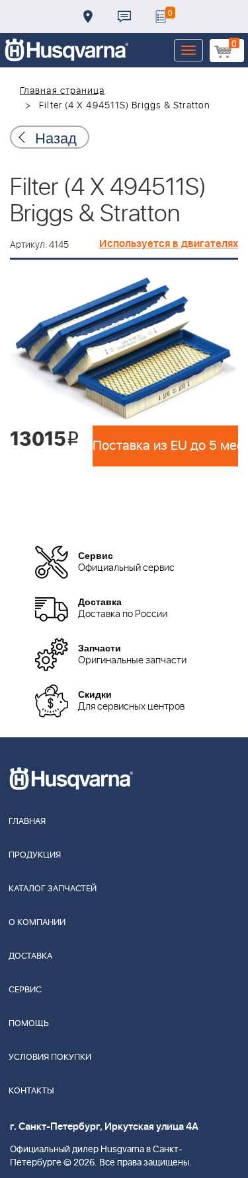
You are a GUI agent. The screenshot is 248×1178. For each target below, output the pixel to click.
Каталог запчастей (53, 889)
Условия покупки (50, 1057)
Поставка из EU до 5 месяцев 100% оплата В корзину (165, 446)
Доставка (88, 16)
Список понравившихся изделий (160, 16)
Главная (27, 821)
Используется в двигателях (168, 244)
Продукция (35, 855)
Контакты (124, 16)
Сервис (25, 990)
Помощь (29, 1023)
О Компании (37, 922)
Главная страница (62, 91)
